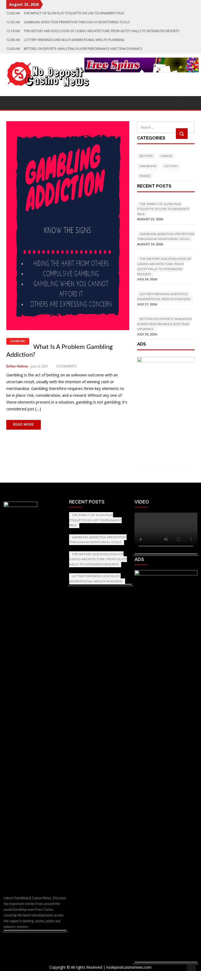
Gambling (17, 341)
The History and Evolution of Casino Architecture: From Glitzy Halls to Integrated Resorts (98, 559)
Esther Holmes (17, 366)
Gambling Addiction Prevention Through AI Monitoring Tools (98, 540)
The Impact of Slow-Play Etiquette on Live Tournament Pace (95, 520)
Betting (146, 155)
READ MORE (23, 424)
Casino (166, 155)
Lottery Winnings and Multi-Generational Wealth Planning (95, 579)
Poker (145, 176)
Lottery (171, 166)
